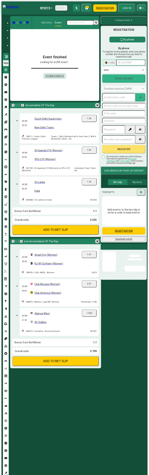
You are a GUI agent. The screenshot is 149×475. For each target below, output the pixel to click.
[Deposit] (76, 8)
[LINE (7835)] (14, 22)
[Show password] (140, 129)
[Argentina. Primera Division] (27, 22)
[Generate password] (130, 129)
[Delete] (97, 105)
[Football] (21, 22)
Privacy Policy (125, 161)
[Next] (22, 105)
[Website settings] (141, 8)
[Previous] (13, 105)
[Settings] (141, 192)
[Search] (96, 22)
